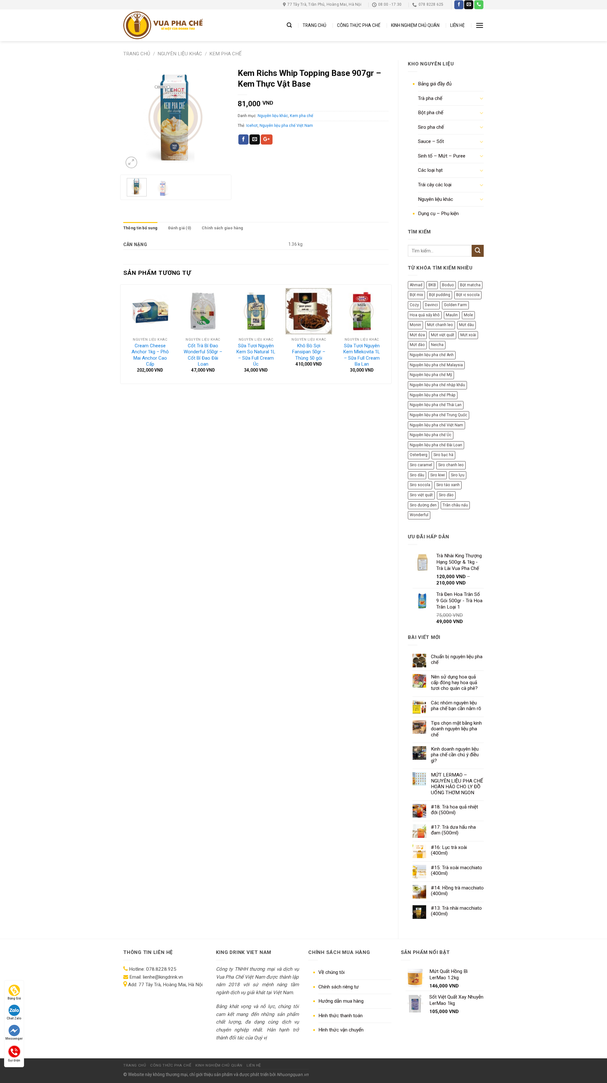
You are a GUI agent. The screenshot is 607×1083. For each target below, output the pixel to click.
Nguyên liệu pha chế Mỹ (431, 375)
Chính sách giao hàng (222, 228)
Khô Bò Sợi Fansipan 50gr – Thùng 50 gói (308, 352)
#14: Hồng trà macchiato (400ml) (457, 890)
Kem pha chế (225, 54)
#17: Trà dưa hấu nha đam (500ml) (453, 830)
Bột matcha (470, 285)
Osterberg (418, 455)
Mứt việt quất (442, 335)
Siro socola (420, 485)
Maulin (452, 315)
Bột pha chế (430, 112)
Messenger (14, 1038)
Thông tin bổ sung (140, 228)
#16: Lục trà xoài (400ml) (449, 850)
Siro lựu (457, 475)
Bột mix (416, 295)
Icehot (252, 125)
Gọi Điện (14, 1060)
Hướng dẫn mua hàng (341, 1001)
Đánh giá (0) (179, 228)
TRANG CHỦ (314, 25)
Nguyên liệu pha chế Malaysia (436, 365)
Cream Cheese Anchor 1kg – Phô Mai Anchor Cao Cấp (150, 355)
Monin (415, 325)
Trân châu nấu (455, 505)
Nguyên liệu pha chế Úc (430, 435)
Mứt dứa (417, 335)
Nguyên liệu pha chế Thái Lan (436, 405)
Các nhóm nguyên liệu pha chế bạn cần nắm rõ (456, 705)
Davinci (431, 305)
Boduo (448, 285)
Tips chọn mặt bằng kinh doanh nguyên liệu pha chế (456, 729)
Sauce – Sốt (431, 141)
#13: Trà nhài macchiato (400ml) (456, 911)
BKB (432, 285)
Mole (468, 315)
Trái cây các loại (434, 185)
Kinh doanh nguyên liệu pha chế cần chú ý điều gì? (455, 755)
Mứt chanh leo (440, 325)
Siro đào (446, 495)
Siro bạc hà (443, 455)
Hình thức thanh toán (340, 1015)
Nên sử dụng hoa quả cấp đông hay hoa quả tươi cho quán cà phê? (454, 682)
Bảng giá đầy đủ (434, 84)
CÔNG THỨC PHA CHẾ (358, 25)
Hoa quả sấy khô (425, 315)
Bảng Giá (14, 998)
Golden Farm (455, 305)
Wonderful (419, 515)
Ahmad (416, 285)
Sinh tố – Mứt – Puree (441, 156)
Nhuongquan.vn (293, 1074)
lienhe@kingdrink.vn (163, 977)
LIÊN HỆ (457, 25)
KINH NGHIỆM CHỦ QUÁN (415, 25)
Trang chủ (136, 54)
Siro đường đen (423, 505)
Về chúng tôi (331, 972)
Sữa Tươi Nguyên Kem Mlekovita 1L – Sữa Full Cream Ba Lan (361, 355)
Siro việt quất (421, 495)
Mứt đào (417, 345)
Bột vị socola (468, 295)
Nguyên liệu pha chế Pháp (433, 395)
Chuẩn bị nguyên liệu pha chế (456, 659)
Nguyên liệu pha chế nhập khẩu (437, 385)
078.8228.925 (161, 969)
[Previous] (133, 117)
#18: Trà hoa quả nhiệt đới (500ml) (454, 809)
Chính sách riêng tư (338, 987)
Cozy (414, 305)
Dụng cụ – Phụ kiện (438, 213)
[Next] (218, 117)
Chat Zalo (14, 1018)
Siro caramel (421, 465)
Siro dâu (417, 475)
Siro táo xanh (448, 485)
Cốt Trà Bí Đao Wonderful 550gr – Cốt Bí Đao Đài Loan (203, 355)
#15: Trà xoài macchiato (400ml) (456, 870)
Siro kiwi (437, 475)
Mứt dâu (466, 325)
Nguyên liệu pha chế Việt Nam (436, 425)
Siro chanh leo (451, 465)
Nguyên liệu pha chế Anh (432, 355)
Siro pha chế (431, 127)
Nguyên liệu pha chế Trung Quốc (438, 415)
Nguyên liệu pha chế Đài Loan (436, 445)
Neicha (437, 345)
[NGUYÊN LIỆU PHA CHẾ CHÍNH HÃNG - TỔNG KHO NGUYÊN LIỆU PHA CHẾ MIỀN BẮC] (163, 25)
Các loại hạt (430, 170)
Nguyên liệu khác (179, 54)
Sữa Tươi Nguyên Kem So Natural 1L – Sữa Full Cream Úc (255, 355)
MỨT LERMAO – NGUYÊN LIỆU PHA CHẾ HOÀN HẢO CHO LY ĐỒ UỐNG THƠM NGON (457, 783)
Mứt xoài (468, 335)
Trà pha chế (430, 98)
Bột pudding (439, 295)
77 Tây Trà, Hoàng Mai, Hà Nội (170, 984)
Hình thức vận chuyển (341, 1030)
